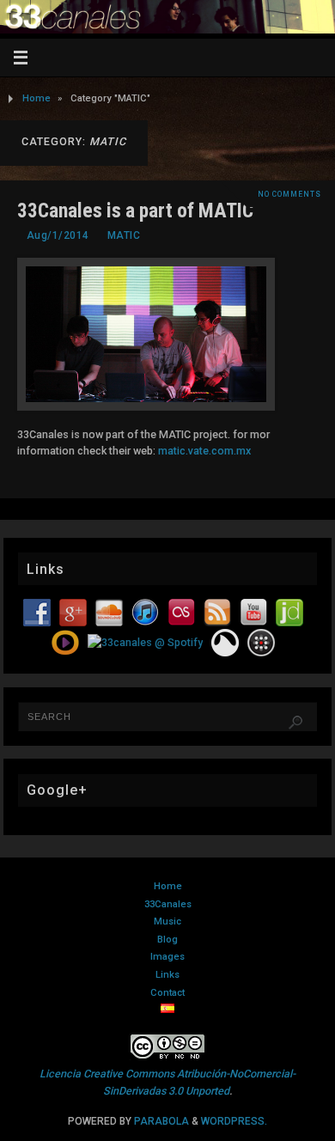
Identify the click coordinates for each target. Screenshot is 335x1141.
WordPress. (234, 1121)
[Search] (295, 722)
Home (36, 98)
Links (167, 974)
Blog (167, 939)
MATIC (124, 235)
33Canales (168, 904)
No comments (289, 194)
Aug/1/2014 (58, 235)
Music (167, 921)
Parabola (161, 1121)
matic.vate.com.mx (204, 450)
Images (167, 956)
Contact (167, 992)
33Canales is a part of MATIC (135, 210)
